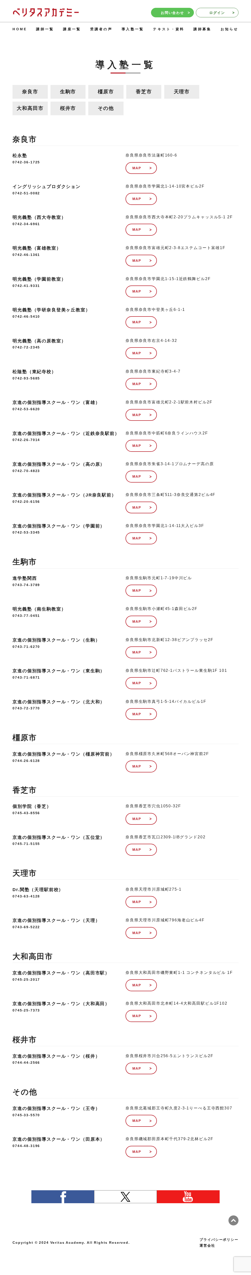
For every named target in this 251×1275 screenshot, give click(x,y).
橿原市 (106, 91)
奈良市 (30, 91)
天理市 (182, 91)
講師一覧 (45, 29)
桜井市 (68, 108)
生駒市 (68, 91)
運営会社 (207, 1245)
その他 (106, 108)
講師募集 (202, 29)
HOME (20, 29)
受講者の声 (101, 29)
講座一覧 (72, 29)
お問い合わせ (172, 13)
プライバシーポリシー (219, 1240)
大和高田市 (30, 108)
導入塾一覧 (133, 29)
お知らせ (229, 29)
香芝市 (144, 91)
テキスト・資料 (168, 29)
